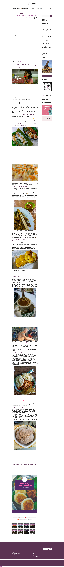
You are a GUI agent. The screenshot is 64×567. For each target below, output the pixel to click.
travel (25, 15)
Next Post (36, 538)
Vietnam (16, 103)
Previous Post (14, 538)
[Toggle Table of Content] (20, 61)
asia (17, 15)
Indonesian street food (27, 19)
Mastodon (1, 566)
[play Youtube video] (25, 76)
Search (50, 548)
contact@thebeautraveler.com (16, 553)
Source (25, 342)
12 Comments (14, 15)
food (19, 15)
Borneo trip (34, 22)
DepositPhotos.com (38, 563)
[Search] (51, 16)
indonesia (22, 15)
